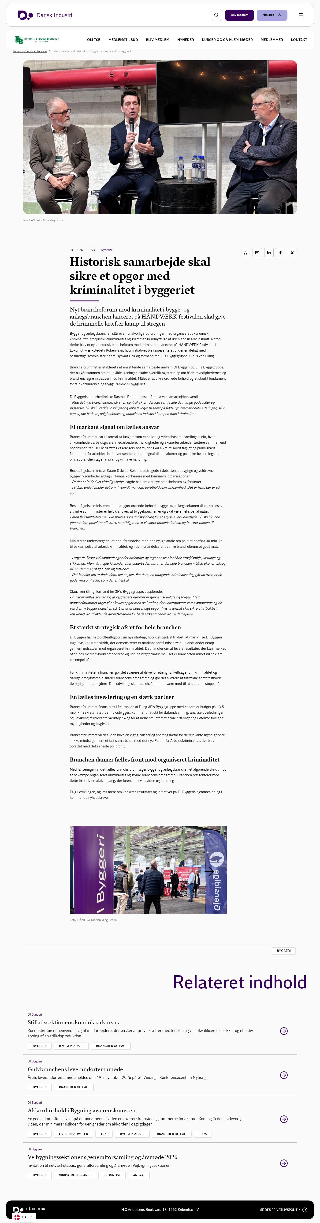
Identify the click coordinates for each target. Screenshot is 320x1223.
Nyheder (185, 40)
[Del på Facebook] (280, 252)
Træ (104, 1134)
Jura (203, 1134)
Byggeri (284, 951)
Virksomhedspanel (75, 1175)
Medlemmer (272, 40)
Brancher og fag (111, 1046)
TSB (92, 250)
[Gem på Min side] (245, 252)
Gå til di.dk (35, 1209)
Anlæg (139, 1175)
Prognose (112, 1175)
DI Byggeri (35, 1015)
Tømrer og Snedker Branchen (30, 51)
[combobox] (24, 1217)
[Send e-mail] (257, 252)
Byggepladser (71, 1046)
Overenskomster (73, 1134)
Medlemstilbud (123, 40)
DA (24, 1217)
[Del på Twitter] (292, 252)
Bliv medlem (157, 40)
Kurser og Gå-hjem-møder (227, 40)
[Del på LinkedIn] (269, 252)
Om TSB (93, 40)
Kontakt (299, 40)
